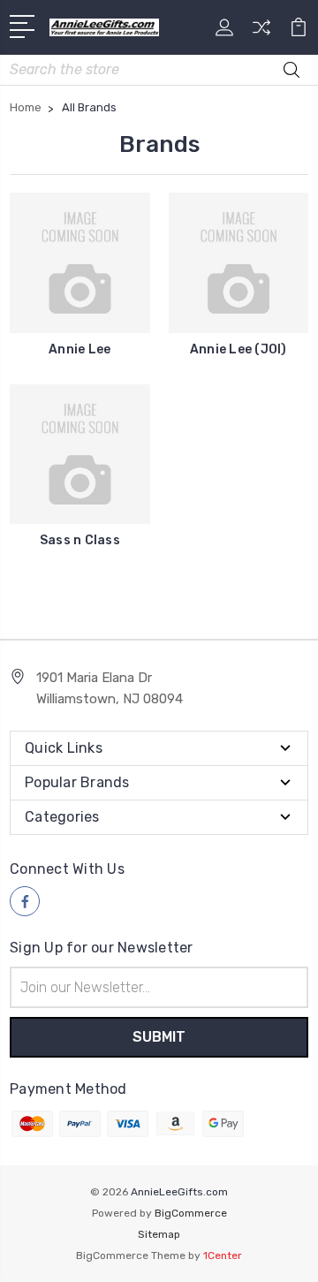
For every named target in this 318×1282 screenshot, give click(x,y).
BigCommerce (191, 1213)
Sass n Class (80, 540)
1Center (222, 1255)
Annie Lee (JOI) (238, 349)
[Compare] (261, 33)
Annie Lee (79, 349)
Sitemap (159, 1234)
